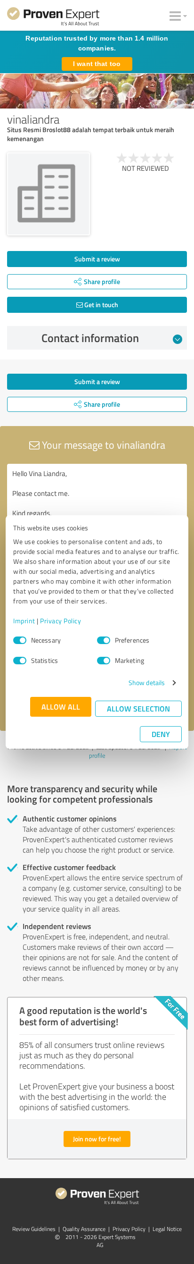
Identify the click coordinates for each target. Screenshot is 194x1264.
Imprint (24, 620)
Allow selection (138, 708)
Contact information (90, 338)
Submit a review (97, 258)
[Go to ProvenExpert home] (53, 18)
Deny (161, 733)
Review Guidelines (34, 1229)
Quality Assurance (84, 1229)
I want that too (97, 63)
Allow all (60, 706)
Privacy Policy (60, 620)
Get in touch (100, 304)
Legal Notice (167, 1229)
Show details (147, 682)
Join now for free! (97, 1138)
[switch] (103, 640)
